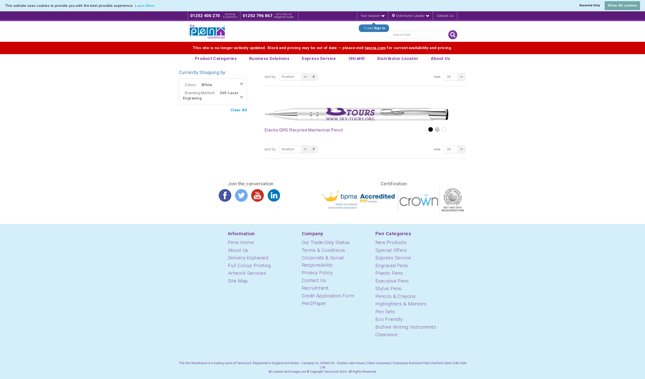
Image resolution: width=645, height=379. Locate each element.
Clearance (386, 334)
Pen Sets (385, 312)
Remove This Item (241, 83)
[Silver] (437, 129)
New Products (391, 242)
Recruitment (315, 288)
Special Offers (391, 250)
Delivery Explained (248, 258)
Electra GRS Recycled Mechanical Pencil (304, 130)
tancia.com (375, 48)
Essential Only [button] (589, 5)
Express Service (393, 258)
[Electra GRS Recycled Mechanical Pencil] (356, 114)
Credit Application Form (328, 296)
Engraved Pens (391, 265)
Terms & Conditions (323, 250)
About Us (238, 250)
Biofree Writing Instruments (405, 327)
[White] (444, 129)
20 (449, 77)
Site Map (238, 281)
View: (437, 77)
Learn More (145, 6)
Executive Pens (392, 281)
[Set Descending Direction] (313, 77)
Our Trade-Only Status (326, 242)
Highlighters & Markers (401, 304)
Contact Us (445, 16)
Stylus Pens (388, 288)
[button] (156, 6)
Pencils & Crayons (395, 296)
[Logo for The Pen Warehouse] (207, 31)
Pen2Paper (314, 303)
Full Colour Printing (249, 265)
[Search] (452, 34)
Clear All (239, 110)
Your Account (371, 16)
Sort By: (270, 77)
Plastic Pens (389, 273)
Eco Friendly (389, 319)
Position (288, 77)
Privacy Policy (317, 272)
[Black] (430, 129)
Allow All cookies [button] (622, 5)
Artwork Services (247, 273)
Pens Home (241, 242)
